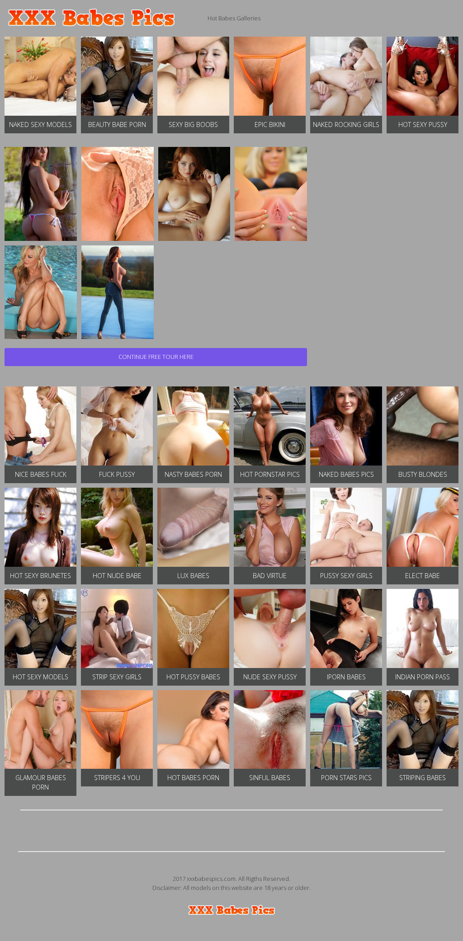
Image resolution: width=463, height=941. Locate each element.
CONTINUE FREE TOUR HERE (156, 357)
